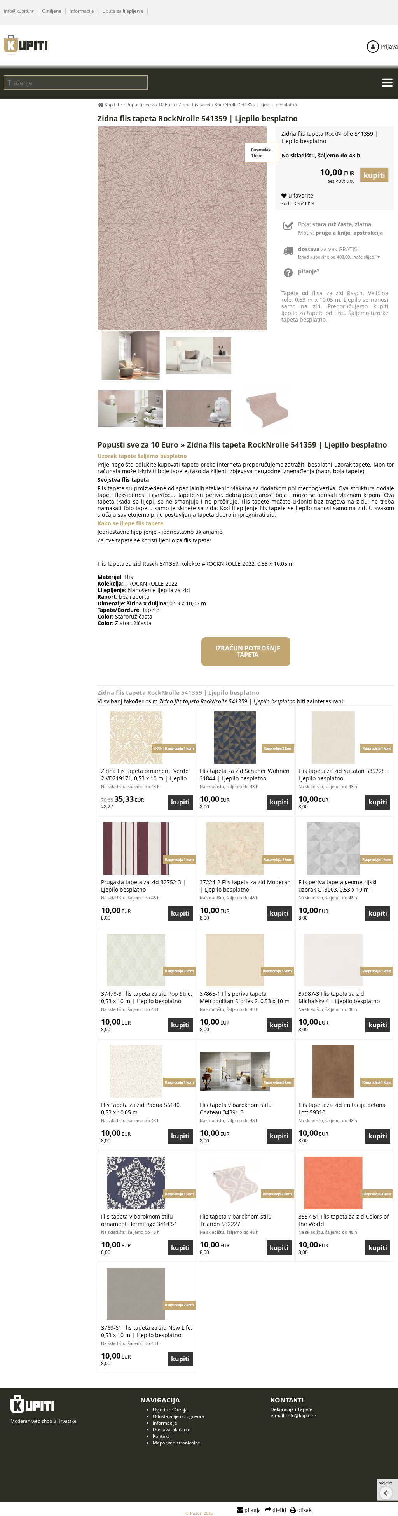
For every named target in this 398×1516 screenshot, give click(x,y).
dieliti (278, 1510)
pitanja (252, 1510)
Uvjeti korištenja (170, 1409)
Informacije (82, 11)
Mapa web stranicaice (176, 1442)
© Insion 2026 (199, 1513)
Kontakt (161, 1436)
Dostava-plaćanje (171, 1429)
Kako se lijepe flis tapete (130, 523)
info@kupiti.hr (19, 11)
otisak (304, 1510)
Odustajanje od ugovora (178, 1416)
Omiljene (51, 11)
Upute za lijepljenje (122, 11)
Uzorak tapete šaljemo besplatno (142, 456)
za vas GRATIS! (339, 252)
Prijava (388, 46)
